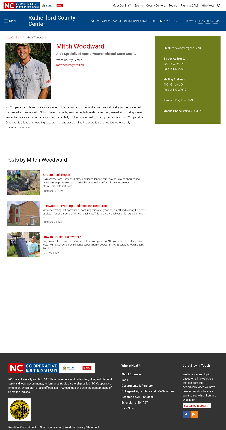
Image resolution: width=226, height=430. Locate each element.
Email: (167, 48)
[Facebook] (186, 414)
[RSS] (194, 414)
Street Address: (174, 58)
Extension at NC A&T (134, 402)
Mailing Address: (174, 79)
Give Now (208, 5)
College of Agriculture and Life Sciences (147, 391)
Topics (173, 5)
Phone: (168, 100)
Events (138, 5)
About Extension (131, 374)
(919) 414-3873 (183, 100)
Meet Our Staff (121, 5)
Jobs (124, 380)
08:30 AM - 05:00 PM (206, 21)
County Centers (155, 5)
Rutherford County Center (51, 20)
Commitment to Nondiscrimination (41, 427)
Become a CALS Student (137, 397)
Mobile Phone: (173, 111)
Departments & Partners (137, 385)
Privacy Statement (87, 427)
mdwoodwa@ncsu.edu (70, 65)
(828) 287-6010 (172, 21)
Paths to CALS (190, 5)
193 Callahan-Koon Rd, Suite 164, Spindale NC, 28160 (125, 21)
